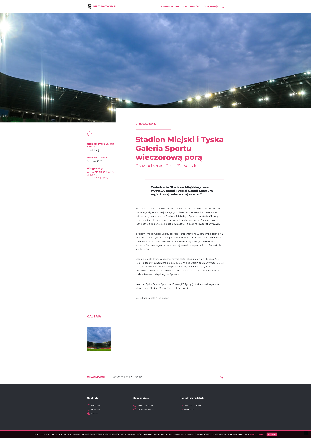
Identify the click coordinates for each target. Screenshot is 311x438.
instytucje (211, 6)
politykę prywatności (257, 434)
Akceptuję (272, 434)
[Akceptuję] (308, 434)
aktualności (191, 6)
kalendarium (170, 6)
